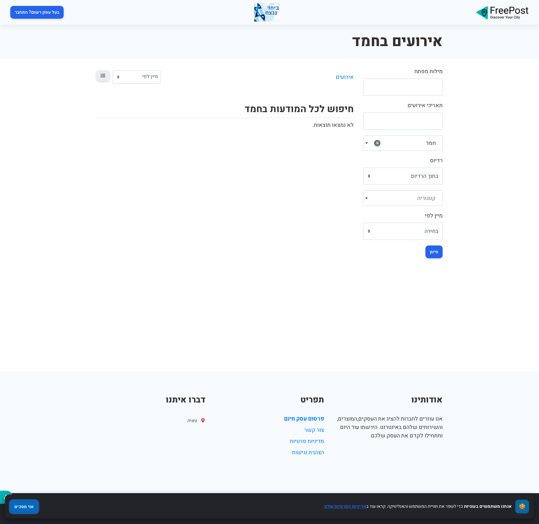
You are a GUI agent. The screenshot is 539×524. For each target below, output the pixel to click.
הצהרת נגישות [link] (308, 452)
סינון (434, 252)
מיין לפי (434, 216)
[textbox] (403, 198)
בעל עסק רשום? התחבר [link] (37, 12)
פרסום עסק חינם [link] (304, 419)
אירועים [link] (345, 77)
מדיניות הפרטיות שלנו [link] (345, 506)
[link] (502, 12)
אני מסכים (24, 506)
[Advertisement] (269, 324)
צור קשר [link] (314, 430)
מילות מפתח (428, 71)
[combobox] (402, 143)
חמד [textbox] (406, 143)
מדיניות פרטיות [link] (307, 441)
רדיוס (436, 160)
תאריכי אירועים (425, 105)
